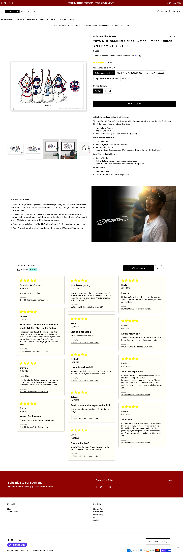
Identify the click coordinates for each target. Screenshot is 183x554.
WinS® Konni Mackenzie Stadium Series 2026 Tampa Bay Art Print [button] (87, 307)
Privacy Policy (98, 515)
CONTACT (74, 19)
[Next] (90, 86)
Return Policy (98, 512)
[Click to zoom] (85, 39)
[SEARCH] (158, 11)
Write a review (138, 268)
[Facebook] (1, 3)
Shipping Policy (98, 509)
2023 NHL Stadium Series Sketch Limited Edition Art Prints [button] (85, 343)
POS (33, 550)
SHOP (19, 19)
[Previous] (7, 86)
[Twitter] (5, 3)
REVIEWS (63, 19)
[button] (98, 63)
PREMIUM (31, 19)
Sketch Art (64, 26)
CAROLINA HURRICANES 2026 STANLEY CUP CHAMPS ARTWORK (91, 3)
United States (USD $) (173, 3)
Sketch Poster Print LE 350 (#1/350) (129, 73)
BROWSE (54, 19)
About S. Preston (13, 512)
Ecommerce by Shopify (46, 550)
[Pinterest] (9, 3)
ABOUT (42, 19)
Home (56, 26)
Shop (9, 509)
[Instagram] (13, 3)
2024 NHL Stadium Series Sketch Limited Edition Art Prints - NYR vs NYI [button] (135, 309)
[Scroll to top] (178, 547)
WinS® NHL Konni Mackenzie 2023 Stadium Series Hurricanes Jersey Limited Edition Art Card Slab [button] (35, 351)
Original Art (125, 79)
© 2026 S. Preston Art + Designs (19, 550)
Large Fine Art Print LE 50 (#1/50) (106, 79)
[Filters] (157, 268)
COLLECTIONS (6, 19)
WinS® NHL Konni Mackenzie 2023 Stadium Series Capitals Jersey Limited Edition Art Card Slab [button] (137, 347)
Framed (108, 91)
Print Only (98, 91)
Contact (96, 520)
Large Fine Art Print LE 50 (155, 73)
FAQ (94, 517)
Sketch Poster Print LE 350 (104, 73)
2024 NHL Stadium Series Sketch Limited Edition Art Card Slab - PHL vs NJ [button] (34, 300)
